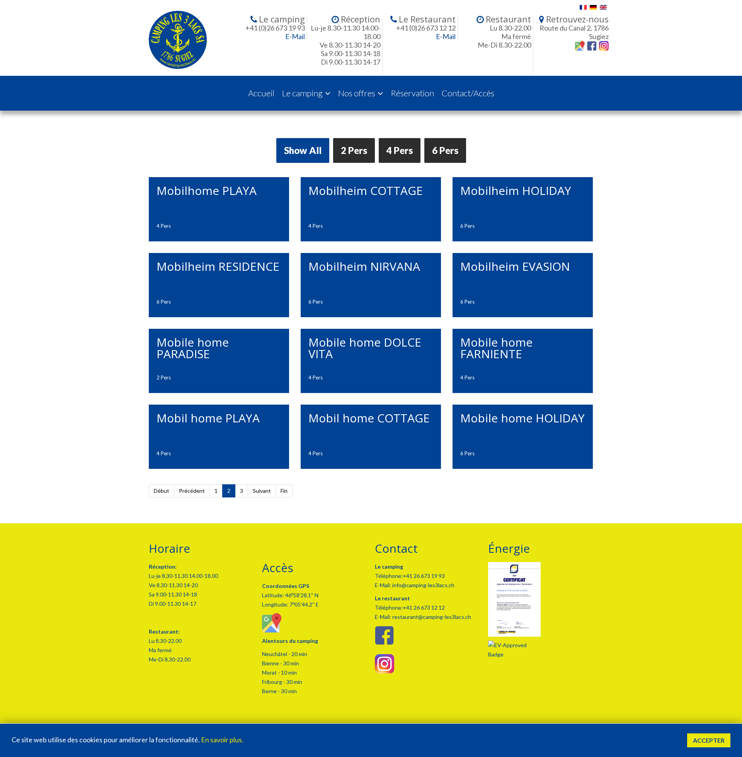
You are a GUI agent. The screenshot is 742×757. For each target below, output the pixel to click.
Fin (284, 490)
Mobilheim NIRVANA (364, 266)
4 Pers (399, 150)
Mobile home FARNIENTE (496, 348)
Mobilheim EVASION (515, 266)
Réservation (412, 93)
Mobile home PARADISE (193, 348)
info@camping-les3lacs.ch (422, 585)
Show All (303, 150)
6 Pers (445, 150)
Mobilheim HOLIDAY (515, 190)
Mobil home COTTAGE (369, 418)
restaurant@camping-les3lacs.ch (431, 616)
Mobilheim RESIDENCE (218, 266)
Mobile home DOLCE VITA (364, 348)
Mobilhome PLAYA (207, 190)
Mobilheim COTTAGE (365, 190)
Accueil (261, 93)
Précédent (192, 490)
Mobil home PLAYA (208, 418)
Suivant (262, 490)
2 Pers (354, 150)
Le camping (302, 93)
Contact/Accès (468, 93)
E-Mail (295, 36)
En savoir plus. (222, 739)
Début (161, 490)
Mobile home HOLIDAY (522, 418)
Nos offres (356, 93)
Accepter (709, 740)
